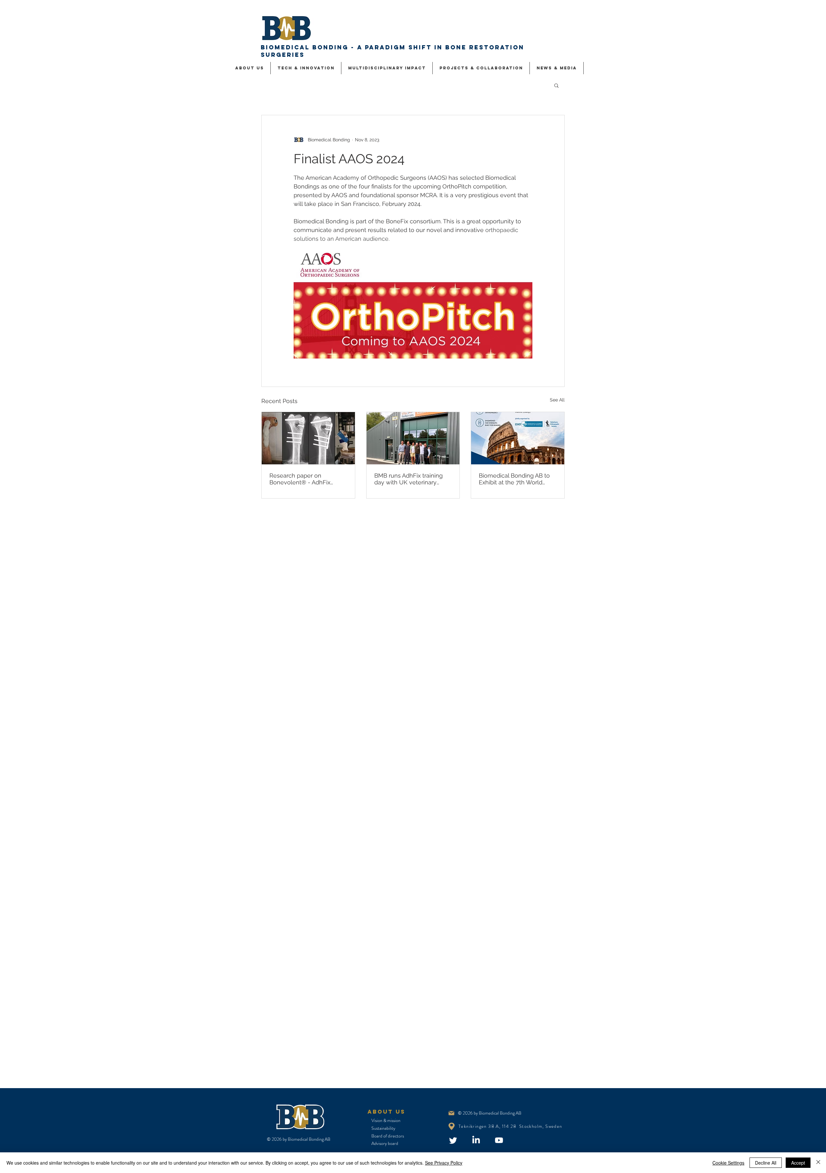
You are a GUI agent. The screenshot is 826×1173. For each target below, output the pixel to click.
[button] (556, 85)
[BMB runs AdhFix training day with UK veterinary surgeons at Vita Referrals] (413, 438)
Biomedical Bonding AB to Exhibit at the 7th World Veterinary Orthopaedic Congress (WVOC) (514, 479)
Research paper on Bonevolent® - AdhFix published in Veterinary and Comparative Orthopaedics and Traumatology (306, 479)
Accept (798, 1162)
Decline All (765, 1162)
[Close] (818, 1163)
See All (557, 399)
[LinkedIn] (476, 1140)
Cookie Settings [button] (728, 1162)
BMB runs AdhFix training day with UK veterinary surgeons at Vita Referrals (409, 479)
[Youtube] (499, 1140)
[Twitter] (453, 1140)
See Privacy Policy (443, 1162)
